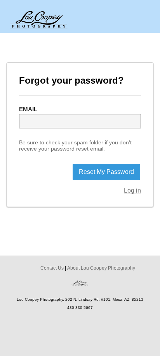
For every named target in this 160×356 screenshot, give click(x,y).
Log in (132, 190)
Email (28, 109)
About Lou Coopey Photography (101, 268)
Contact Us (52, 268)
